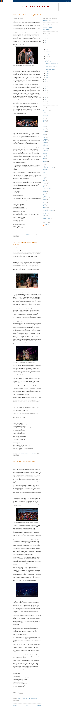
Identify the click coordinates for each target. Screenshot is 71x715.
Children (44, 123)
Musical (44, 174)
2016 (46, 83)
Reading (44, 199)
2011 (46, 92)
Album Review (46, 109)
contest (44, 126)
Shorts (44, 205)
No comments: (33, 453)
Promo (44, 196)
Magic (44, 166)
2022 (46, 42)
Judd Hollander (46, 226)
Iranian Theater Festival (47, 163)
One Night (45, 182)
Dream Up (45, 133)
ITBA (44, 164)
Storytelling (45, 209)
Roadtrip (44, 204)
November (48, 51)
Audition (45, 112)
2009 (46, 95)
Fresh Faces (45, 140)
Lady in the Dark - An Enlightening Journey (24, 461)
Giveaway (45, 155)
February (47, 75)
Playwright (45, 191)
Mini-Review (45, 169)
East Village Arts (46, 29)
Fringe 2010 (45, 150)
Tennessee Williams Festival (48, 210)
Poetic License (46, 194)
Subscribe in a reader (47, 20)
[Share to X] (16, 236)
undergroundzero (46, 216)
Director (44, 131)
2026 (46, 35)
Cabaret (44, 121)
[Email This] (13, 236)
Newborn (45, 175)
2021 (46, 44)
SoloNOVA (45, 207)
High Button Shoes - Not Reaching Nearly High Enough (27, 15)
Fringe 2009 (45, 148)
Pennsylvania (45, 186)
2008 (46, 97)
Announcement (46, 110)
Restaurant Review (46, 201)
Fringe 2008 (45, 147)
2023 (46, 40)
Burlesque (45, 120)
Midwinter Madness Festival (48, 167)
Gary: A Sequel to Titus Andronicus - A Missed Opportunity (25, 243)
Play (44, 190)
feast (44, 136)
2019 (46, 47)
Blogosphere (45, 115)
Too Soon (45, 215)
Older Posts (39, 705)
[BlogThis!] (14, 236)
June (47, 58)
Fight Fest (45, 139)
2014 (46, 86)
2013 (46, 88)
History (44, 156)
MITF (44, 171)
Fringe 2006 (45, 145)
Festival (44, 137)
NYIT (44, 178)
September (48, 54)
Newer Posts (15, 705)
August (47, 56)
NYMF (44, 180)
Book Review (45, 117)
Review (44, 202)
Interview (45, 161)
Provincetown (45, 197)
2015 (46, 85)
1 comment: (33, 234)
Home (27, 705)
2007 (46, 99)
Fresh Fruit (45, 142)
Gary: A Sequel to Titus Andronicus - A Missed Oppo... (51, 65)
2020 (46, 46)
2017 (46, 81)
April (47, 71)
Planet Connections (46, 188)
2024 (46, 38)
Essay (44, 134)
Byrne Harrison (46, 224)
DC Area (44, 129)
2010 (46, 94)
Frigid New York (46, 144)
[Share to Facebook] (17, 236)
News (44, 177)
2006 (46, 101)
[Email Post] (37, 234)
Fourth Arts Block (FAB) (47, 27)
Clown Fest (45, 125)
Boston (44, 118)
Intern (44, 159)
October (47, 53)
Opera (44, 185)
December (48, 49)
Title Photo (45, 213)
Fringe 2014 (45, 152)
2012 (46, 90)
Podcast (44, 193)
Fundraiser (45, 153)
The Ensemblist (46, 212)
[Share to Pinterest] (18, 236)
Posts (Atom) (20, 708)
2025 (46, 37)
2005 (46, 103)
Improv (44, 158)
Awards (44, 114)
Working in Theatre (46, 218)
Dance (44, 128)
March (47, 73)
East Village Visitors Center (48, 26)
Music (44, 172)
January (47, 77)
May (47, 60)
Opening (44, 183)
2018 (46, 79)
